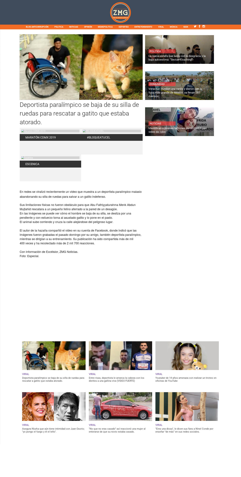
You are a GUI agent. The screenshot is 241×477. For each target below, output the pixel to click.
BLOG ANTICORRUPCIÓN (37, 27)
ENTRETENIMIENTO (143, 27)
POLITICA (58, 27)
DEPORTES (124, 27)
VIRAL (161, 27)
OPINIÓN (88, 27)
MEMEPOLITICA (105, 27)
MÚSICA (173, 27)
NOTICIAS (73, 27)
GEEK (185, 27)
